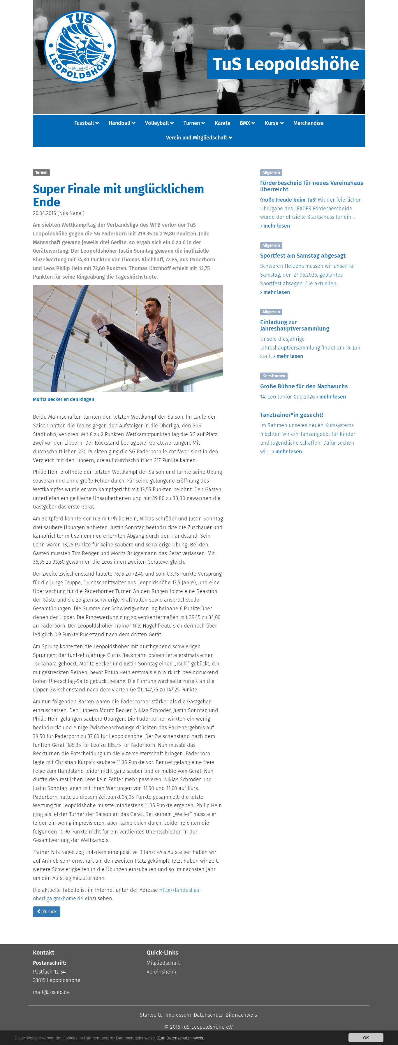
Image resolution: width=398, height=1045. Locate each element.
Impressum (178, 1015)
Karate (222, 123)
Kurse (272, 123)
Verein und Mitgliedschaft (196, 137)
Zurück (49, 911)
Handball (119, 123)
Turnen (192, 123)
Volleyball (157, 123)
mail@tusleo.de (51, 992)
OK (366, 1037)
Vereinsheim (161, 972)
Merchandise (308, 123)
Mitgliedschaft (163, 963)
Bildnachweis (241, 1015)
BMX (245, 123)
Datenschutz (208, 1015)
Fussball (84, 123)
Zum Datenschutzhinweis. (180, 1038)
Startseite (151, 1015)
